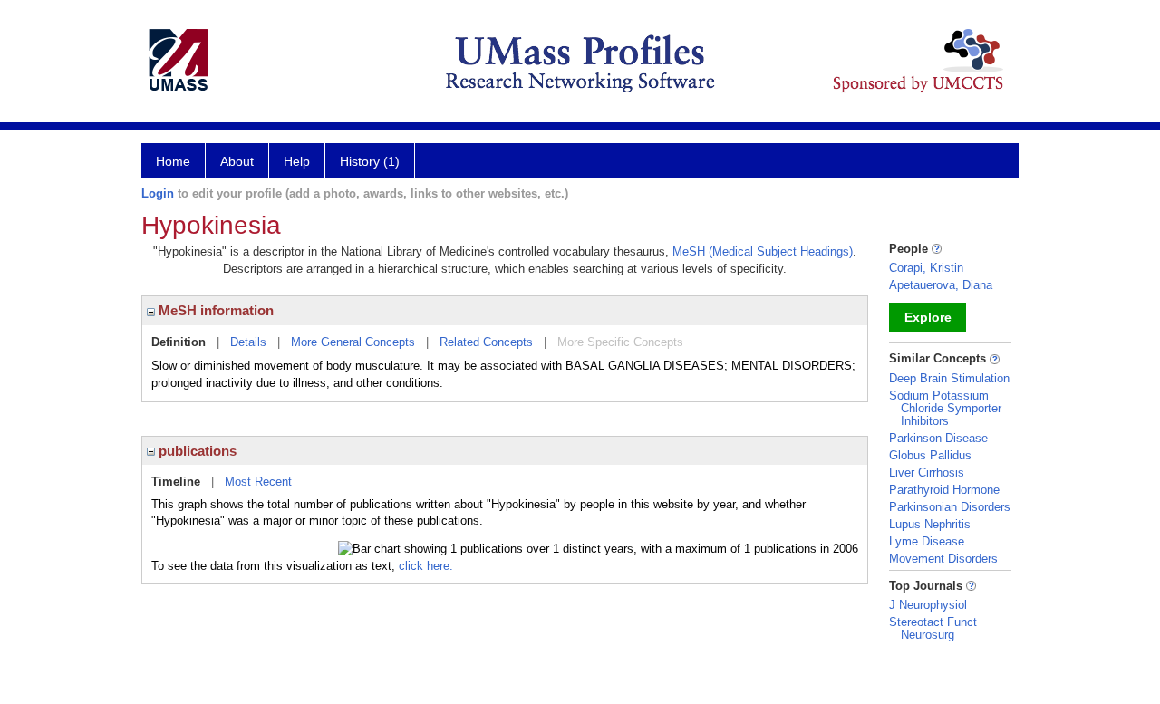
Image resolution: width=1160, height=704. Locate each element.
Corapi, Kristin (926, 268)
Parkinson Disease (938, 438)
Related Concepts (486, 342)
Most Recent (258, 481)
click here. (426, 566)
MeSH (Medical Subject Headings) (762, 251)
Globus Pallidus (930, 455)
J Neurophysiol (928, 605)
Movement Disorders (943, 558)
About (237, 161)
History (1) (370, 161)
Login (157, 193)
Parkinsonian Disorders (949, 507)
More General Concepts (353, 342)
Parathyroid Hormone (944, 490)
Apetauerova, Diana (940, 285)
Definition (178, 342)
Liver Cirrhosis (926, 472)
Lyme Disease (926, 541)
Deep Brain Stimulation (949, 378)
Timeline (175, 481)
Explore (928, 317)
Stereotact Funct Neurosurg (933, 628)
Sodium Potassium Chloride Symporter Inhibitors (945, 408)
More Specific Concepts (620, 342)
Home (173, 161)
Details (248, 342)
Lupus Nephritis (930, 524)
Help (297, 161)
